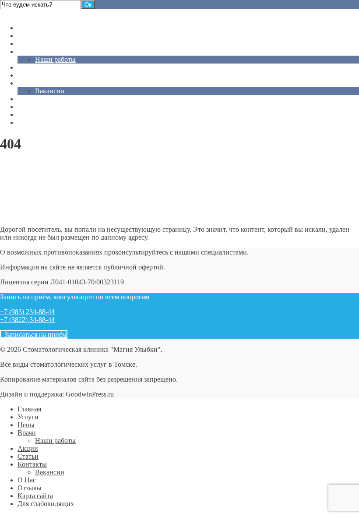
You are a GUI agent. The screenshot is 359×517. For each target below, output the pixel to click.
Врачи (27, 51)
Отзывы (30, 106)
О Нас (27, 99)
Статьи (28, 75)
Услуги (28, 35)
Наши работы (55, 59)
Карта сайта (35, 114)
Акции (28, 67)
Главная (29, 28)
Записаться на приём (34, 334)
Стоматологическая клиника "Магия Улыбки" (69, 13)
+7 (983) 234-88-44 (27, 311)
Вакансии (49, 91)
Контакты (32, 83)
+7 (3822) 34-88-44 (27, 319)
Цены (26, 43)
